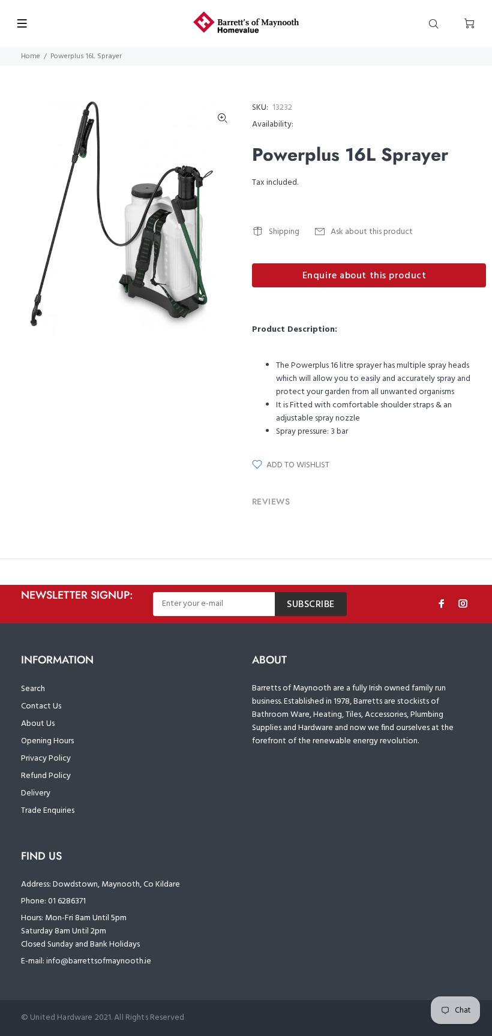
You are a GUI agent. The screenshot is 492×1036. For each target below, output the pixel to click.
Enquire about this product (364, 276)
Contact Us (41, 706)
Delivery (35, 793)
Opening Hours (47, 741)
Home (30, 56)
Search (33, 689)
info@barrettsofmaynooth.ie (98, 961)
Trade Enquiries (47, 811)
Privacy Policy (46, 758)
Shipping (284, 232)
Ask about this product (372, 232)
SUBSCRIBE (311, 604)
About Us (38, 724)
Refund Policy (46, 776)
